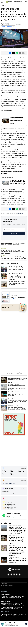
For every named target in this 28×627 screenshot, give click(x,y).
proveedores (17, 244)
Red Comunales (5, 23)
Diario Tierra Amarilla (10, 597)
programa (9, 244)
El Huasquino (10, 599)
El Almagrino (4, 596)
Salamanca (5, 246)
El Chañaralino (11, 596)
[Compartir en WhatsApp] (16, 53)
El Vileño (16, 608)
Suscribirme (14, 233)
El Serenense (9, 603)
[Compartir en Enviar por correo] (20, 53)
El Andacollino (16, 604)
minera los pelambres (19, 243)
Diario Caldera (18, 596)
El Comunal (3, 603)
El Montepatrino (9, 605)
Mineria (4, 244)
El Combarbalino (10, 607)
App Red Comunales (15, 615)
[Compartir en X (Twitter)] (13, 53)
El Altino (17, 597)
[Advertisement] (14, 326)
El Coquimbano (17, 603)
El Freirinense (16, 599)
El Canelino (17, 607)
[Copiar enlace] (23, 53)
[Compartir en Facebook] (10, 53)
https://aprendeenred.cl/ (8, 168)
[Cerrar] (26, 624)
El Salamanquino (9, 608)
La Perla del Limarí (18, 605)
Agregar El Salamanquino (7, 26)
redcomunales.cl (4, 583)
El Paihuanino (9, 604)
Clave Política (15, 614)
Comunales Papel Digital (6, 614)
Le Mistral (21, 614)
